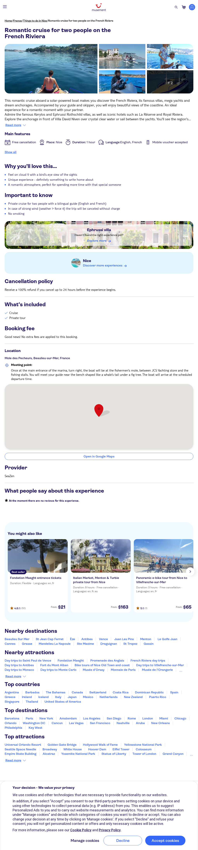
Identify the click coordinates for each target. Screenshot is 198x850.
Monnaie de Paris (123, 670)
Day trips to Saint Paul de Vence (28, 660)
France (17, 20)
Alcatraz (49, 754)
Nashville (123, 723)
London (147, 718)
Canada (77, 692)
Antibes (87, 639)
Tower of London (144, 754)
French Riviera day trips (148, 660)
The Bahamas (55, 692)
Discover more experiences (102, 265)
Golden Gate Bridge (62, 745)
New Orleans (160, 723)
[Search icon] (176, 7)
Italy (58, 697)
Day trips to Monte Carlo (58, 670)
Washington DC (34, 723)
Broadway (50, 749)
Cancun (57, 723)
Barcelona (12, 718)
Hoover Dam (97, 749)
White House (72, 749)
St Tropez (130, 644)
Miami (163, 718)
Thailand (32, 701)
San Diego (114, 718)
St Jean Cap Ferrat (50, 639)
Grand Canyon (173, 754)
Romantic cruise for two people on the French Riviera (80, 20)
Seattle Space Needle (20, 749)
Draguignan (108, 644)
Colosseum (144, 749)
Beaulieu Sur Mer (17, 639)
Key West (35, 728)
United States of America (62, 701)
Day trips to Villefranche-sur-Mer (160, 665)
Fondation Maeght (71, 660)
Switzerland (97, 692)
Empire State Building (20, 754)
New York (46, 718)
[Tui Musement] (99, 7)
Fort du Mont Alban (54, 665)
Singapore (12, 701)
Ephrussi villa (99, 230)
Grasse (27, 644)
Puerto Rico (157, 697)
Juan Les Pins (124, 639)
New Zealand (133, 697)
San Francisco (100, 723)
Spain (174, 692)
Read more (13, 125)
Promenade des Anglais (107, 660)
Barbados (32, 692)
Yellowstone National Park (143, 745)
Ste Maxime (85, 644)
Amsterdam (68, 718)
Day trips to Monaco (19, 670)
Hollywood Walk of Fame (100, 745)
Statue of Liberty (114, 754)
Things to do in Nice (35, 20)
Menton (145, 639)
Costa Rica (121, 692)
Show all (10, 152)
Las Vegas (76, 723)
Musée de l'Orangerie (157, 670)
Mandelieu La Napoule (55, 644)
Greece (10, 697)
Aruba (140, 723)
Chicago (180, 718)
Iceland (43, 697)
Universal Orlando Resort (23, 745)
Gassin (149, 644)
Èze (72, 639)
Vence (103, 639)
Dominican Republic (149, 692)
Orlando (10, 723)
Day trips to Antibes (19, 665)
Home (8, 20)
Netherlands (109, 697)
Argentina (12, 692)
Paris (29, 718)
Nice (87, 261)
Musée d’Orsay (93, 670)
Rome (132, 718)
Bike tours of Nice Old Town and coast (102, 665)
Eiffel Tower (121, 749)
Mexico (88, 697)
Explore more (97, 241)
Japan (72, 697)
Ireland (27, 697)
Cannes (10, 644)
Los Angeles (91, 718)
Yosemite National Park (78, 754)
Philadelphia (13, 728)
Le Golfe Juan (167, 639)
